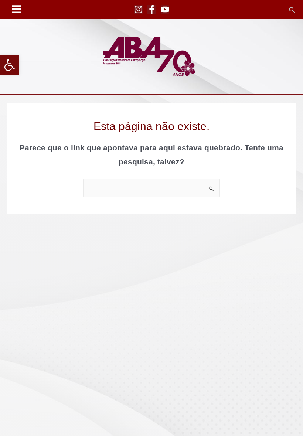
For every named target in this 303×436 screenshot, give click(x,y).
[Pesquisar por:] (151, 188)
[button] (9, 65)
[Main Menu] (16, 9)
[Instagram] (138, 9)
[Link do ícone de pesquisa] (292, 9)
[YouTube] (165, 9)
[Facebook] (151, 9)
